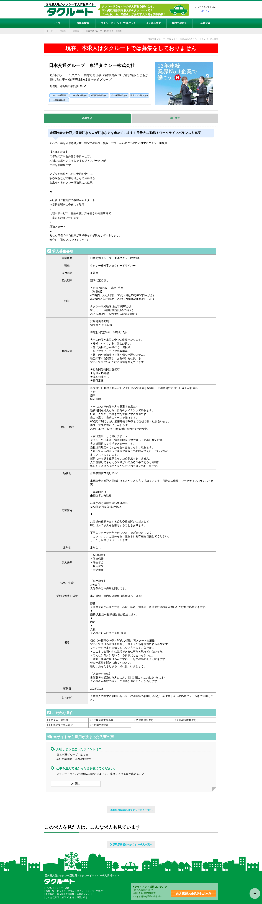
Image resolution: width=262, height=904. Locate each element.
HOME (49, 888)
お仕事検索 (82, 23)
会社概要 (175, 118)
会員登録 (205, 23)
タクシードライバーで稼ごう (91, 891)
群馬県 (63, 31)
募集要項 (87, 118)
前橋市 (76, 31)
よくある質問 (153, 23)
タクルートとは (61, 888)
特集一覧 (50, 891)
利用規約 (50, 894)
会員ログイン (83, 894)
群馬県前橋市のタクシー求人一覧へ (132, 809)
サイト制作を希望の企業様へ (148, 896)
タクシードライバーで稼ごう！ (118, 23)
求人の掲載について (143, 890)
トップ (56, 23)
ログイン (205, 10)
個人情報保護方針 (65, 894)
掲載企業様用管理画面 (145, 893)
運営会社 (81, 897)
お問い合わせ (67, 897)
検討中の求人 (179, 23)
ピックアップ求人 (65, 891)
